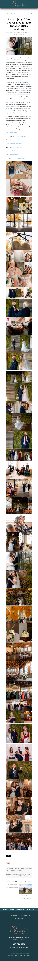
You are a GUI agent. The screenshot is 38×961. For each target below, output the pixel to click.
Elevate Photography (20, 136)
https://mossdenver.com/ (12, 106)
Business (30, 909)
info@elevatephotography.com (19, 947)
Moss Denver (26, 84)
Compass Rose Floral (16, 143)
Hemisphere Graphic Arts (22, 956)
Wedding (21, 34)
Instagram (26, 915)
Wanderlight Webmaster (15, 32)
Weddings (20, 909)
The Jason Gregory (20, 158)
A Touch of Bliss (15, 140)
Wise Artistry (18, 147)
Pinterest (19, 918)
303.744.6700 (19, 944)
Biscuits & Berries (16, 151)
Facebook (13, 915)
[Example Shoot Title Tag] (19, 170)
